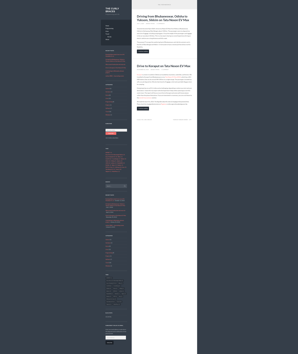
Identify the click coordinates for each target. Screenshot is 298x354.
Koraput (139, 74)
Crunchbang (116, 159)
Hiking (113, 161)
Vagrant (109, 171)
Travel (107, 34)
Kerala (109, 37)
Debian (123, 159)
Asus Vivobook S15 (111, 156)
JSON (108, 163)
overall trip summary (145, 98)
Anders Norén (183, 119)
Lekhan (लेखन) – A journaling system (115, 76)
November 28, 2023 (143, 69)
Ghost (108, 161)
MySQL (108, 165)
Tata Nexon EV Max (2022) (173, 77)
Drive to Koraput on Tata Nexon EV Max (116, 67)
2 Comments (161, 23)
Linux (107, 31)
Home (107, 26)
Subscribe (110, 133)
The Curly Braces (112, 10)
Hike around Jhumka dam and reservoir (115, 64)
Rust (112, 167)
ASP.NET (109, 152)
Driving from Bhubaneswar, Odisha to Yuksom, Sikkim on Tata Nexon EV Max (163, 18)
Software (108, 108)
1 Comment (165, 69)
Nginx (114, 165)
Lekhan (114, 163)
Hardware (108, 91)
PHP (108, 167)
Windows (108, 115)
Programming (109, 28)
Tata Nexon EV (110, 169)
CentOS (108, 159)
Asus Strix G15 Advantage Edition (115, 154)
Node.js (120, 165)
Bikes (120, 156)
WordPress (116, 171)
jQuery (119, 161)
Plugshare (163, 104)
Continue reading (143, 51)
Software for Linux (120, 167)
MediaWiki (121, 163)
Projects (108, 105)
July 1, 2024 (140, 23)
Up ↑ (190, 119)
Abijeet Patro (150, 23)
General (108, 88)
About (107, 39)
